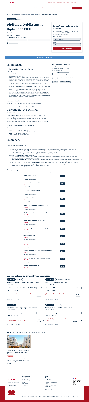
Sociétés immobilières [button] (29, 198)
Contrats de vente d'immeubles (56, 282)
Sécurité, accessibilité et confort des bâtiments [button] (36, 243)
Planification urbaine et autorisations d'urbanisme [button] (37, 213)
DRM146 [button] (25, 244)
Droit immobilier (11, 19)
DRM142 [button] (25, 199)
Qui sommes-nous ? (12, 8)
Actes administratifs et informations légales (48, 396)
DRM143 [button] (25, 207)
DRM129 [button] (25, 184)
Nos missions (25, 379)
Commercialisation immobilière (63, 279)
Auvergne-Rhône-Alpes (65, 81)
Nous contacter (48, 380)
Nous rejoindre (48, 379)
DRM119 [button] (25, 222)
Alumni (23, 382)
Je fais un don (25, 383)
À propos (47, 376)
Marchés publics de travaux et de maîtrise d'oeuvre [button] (37, 250)
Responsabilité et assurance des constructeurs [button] (36, 258)
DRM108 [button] (25, 177)
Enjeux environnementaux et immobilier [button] (34, 220)
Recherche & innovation (38, 8)
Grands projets (25, 385)
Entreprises (56, 8)
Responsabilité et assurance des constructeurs (23, 282)
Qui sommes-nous (26, 376)
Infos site (24, 396)
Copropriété (58, 304)
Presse (46, 377)
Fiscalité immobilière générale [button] (31, 190)
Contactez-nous (77, 8)
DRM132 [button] (25, 252)
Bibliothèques (48, 386)
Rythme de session (57, 36)
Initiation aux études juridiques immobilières (22, 308)
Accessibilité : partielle (66, 396)
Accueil (8, 14)
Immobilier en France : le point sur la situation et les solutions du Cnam (18, 352)
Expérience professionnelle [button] (31, 265)
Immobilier (37, 14)
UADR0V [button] (25, 267)
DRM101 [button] (25, 214)
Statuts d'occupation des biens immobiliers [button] (35, 205)
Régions (48, 8)
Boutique (47, 383)
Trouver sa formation (25, 8)
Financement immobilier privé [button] (31, 182)
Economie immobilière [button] (29, 175)
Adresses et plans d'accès (51, 382)
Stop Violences (48, 389)
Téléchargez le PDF (13, 43)
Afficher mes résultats (67, 48)
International (48, 388)
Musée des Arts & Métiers (51, 385)
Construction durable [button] (29, 235)
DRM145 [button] (25, 237)
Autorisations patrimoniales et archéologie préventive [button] (38, 228)
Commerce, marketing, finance (27, 14)
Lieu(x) (54, 42)
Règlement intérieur (32, 396)
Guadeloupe (55, 81)
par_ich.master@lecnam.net (63, 72)
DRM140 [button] (25, 192)
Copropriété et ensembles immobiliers (58, 308)
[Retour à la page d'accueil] (11, 2)
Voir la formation (39, 295)
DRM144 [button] (25, 229)
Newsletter (75, 396)
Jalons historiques (26, 377)
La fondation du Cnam (27, 380)
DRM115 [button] (25, 259)
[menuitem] (51, 2)
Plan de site (47, 391)
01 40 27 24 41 (59, 70)
